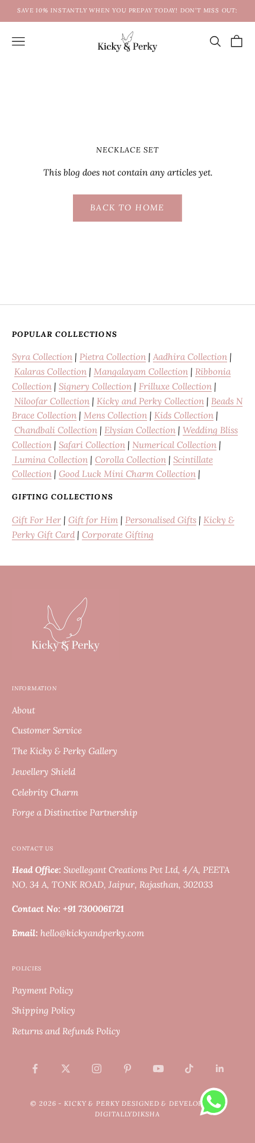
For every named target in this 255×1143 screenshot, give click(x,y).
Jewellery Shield (43, 771)
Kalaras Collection (50, 371)
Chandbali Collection (55, 430)
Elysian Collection (140, 430)
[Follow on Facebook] (35, 1068)
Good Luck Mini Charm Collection (127, 473)
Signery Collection (95, 386)
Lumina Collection (50, 459)
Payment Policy (43, 990)
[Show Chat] (216, 1101)
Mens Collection (115, 415)
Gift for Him (93, 519)
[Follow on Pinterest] (127, 1068)
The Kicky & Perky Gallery (64, 750)
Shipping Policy (43, 1010)
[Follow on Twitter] (66, 1068)
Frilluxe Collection (175, 386)
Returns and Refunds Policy (66, 1031)
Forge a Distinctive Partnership (75, 812)
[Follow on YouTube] (158, 1068)
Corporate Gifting (118, 534)
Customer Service (47, 730)
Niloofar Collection (52, 401)
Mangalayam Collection (141, 371)
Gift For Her (36, 519)
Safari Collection (92, 444)
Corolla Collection (130, 459)
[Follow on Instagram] (97, 1068)
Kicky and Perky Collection (150, 401)
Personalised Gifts (160, 519)
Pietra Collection (112, 356)
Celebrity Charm (45, 792)
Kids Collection (183, 415)
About (23, 710)
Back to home (127, 207)
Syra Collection (42, 356)
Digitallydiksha (127, 1114)
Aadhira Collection (190, 356)
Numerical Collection (174, 444)
